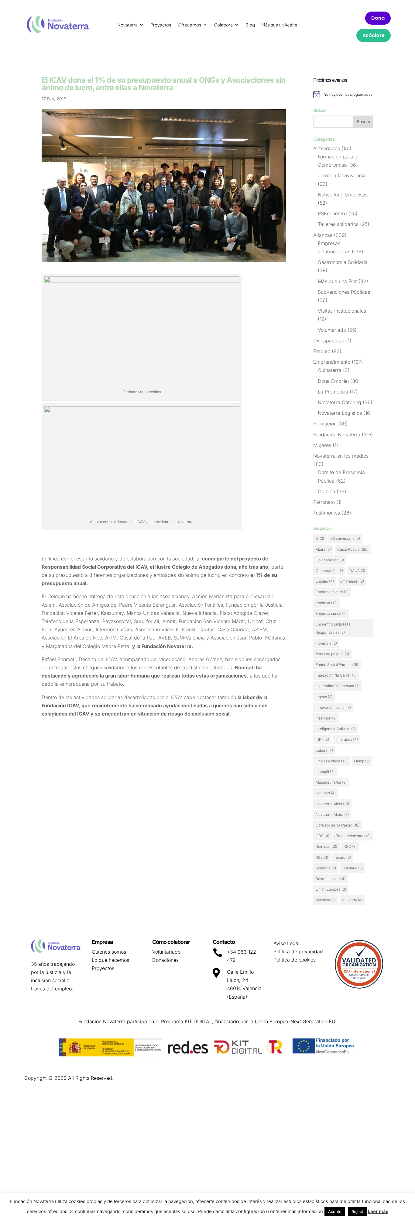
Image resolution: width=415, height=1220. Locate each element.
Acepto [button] (334, 1211)
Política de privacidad (298, 951)
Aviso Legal (286, 943)
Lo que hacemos (110, 960)
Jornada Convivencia (342, 175)
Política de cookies (294, 960)
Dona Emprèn (333, 381)
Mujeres (322, 445)
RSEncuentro (332, 213)
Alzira (323, 549)
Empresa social (331, 613)
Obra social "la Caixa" (337, 825)
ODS (322, 836)
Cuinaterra (329, 370)
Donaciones (165, 960)
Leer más (378, 1211)
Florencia (326, 643)
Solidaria (326, 868)
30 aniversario (345, 538)
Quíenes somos (109, 952)
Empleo (321, 351)
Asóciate (373, 35)
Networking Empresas (343, 195)
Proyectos (160, 25)
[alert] (343, 94)
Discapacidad (329, 341)
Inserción (326, 718)
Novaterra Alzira (332, 814)
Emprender (352, 581)
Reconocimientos (353, 836)
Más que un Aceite (279, 25)
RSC (350, 846)
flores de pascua (332, 654)
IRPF (322, 739)
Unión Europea (331, 889)
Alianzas (322, 235)
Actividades (326, 148)
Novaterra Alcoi (332, 804)
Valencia (326, 900)
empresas (327, 603)
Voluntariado (332, 330)
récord (342, 857)
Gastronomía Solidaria (343, 262)
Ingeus (324, 697)
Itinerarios (346, 739)
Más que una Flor (337, 281)
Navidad (326, 793)
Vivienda (352, 900)
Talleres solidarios (338, 224)
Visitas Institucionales (342, 311)
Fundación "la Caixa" (336, 675)
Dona (378, 18)
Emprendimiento (331, 362)
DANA (357, 570)
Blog (250, 25)
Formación (325, 424)
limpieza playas (332, 761)
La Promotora (333, 392)
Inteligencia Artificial (336, 728)
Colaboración (330, 560)
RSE (322, 857)
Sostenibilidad (330, 878)
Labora (324, 750)
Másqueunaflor (331, 782)
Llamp (362, 761)
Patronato (324, 502)
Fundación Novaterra (336, 435)
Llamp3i (325, 771)
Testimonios (326, 513)
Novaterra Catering (339, 402)
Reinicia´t (326, 846)
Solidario (352, 868)
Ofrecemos (189, 25)
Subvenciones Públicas (344, 292)
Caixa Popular (353, 549)
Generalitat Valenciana (338, 686)
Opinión (326, 491)
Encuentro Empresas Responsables (333, 628)
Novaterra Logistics (340, 413)
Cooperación (329, 570)
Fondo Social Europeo (337, 664)
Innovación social (333, 707)
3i (320, 538)
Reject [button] (357, 1211)
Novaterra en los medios (341, 456)
